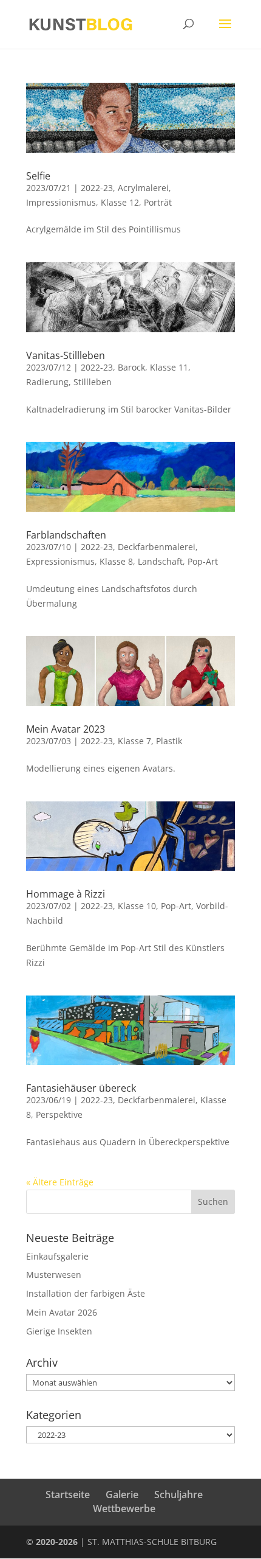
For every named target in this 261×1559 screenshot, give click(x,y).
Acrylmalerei (143, 188)
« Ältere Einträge (59, 1182)
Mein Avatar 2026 (61, 1312)
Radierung (47, 382)
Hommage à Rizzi (65, 894)
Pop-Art (203, 561)
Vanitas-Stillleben (65, 355)
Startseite (68, 1494)
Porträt (158, 202)
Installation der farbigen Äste (85, 1293)
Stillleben (92, 382)
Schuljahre (178, 1494)
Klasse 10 (137, 906)
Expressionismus (60, 561)
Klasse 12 (120, 202)
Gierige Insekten (59, 1331)
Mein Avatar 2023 (65, 729)
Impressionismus (61, 202)
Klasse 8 (116, 561)
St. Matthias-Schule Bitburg (152, 1541)
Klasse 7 (134, 741)
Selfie (38, 176)
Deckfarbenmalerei (156, 547)
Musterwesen (53, 1274)
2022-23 (97, 188)
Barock (131, 367)
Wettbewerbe (124, 1508)
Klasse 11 (169, 367)
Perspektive (59, 1114)
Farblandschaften (66, 535)
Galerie (122, 1494)
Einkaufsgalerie (57, 1256)
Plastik (169, 741)
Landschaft (160, 561)
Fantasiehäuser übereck (81, 1088)
